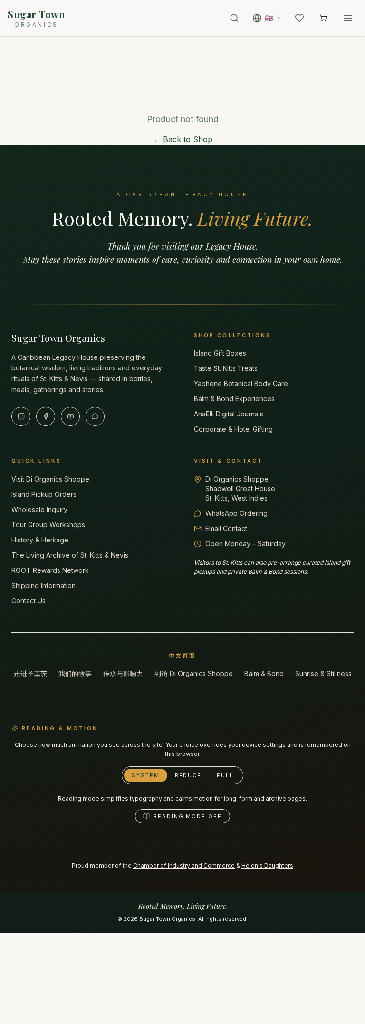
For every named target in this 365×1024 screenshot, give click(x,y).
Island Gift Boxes (220, 353)
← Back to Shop (182, 139)
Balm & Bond (264, 673)
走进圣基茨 (30, 673)
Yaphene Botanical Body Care (241, 383)
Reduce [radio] (188, 775)
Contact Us (28, 601)
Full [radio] (225, 775)
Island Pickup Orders (44, 494)
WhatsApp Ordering (236, 513)
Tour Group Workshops (48, 525)
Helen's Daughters (267, 865)
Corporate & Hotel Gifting (233, 429)
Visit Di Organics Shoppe (50, 479)
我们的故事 (75, 673)
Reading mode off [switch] (188, 816)
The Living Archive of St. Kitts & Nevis (69, 555)
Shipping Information (43, 585)
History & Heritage (39, 540)
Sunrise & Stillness (323, 673)
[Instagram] (20, 416)
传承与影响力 (123, 673)
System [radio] (146, 775)
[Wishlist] (299, 18)
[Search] (234, 18)
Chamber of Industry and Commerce (184, 865)
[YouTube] (70, 416)
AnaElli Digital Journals (228, 414)
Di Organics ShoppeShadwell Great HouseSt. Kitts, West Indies (240, 488)
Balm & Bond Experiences (234, 399)
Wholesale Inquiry (39, 509)
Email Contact (226, 528)
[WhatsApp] (95, 416)
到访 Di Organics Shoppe (193, 673)
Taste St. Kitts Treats (226, 368)
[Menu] (347, 18)
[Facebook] (45, 416)
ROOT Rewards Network (50, 570)
